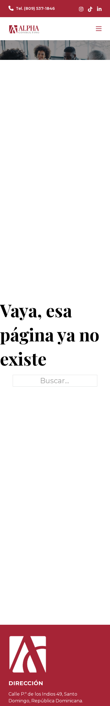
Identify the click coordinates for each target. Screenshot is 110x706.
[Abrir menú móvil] (99, 28)
